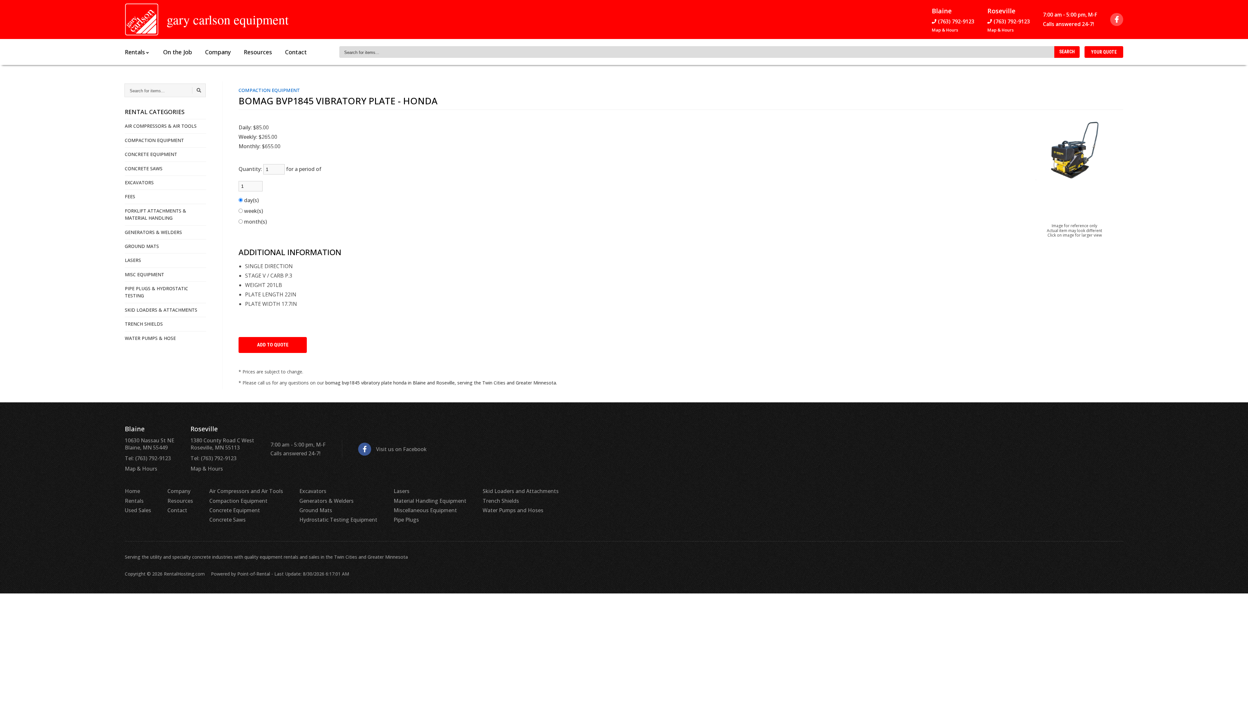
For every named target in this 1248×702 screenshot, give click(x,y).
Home (132, 491)
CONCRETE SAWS (143, 168)
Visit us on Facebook (401, 449)
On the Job (177, 52)
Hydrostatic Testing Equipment (338, 519)
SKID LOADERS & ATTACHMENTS (161, 310)
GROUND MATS (142, 246)
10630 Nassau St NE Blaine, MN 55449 (149, 444)
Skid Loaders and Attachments (521, 491)
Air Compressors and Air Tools (246, 491)
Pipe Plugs (406, 519)
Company (218, 52)
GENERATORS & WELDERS (153, 232)
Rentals (134, 500)
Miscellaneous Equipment (425, 510)
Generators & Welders (326, 500)
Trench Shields (501, 500)
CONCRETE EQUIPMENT (151, 154)
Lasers (402, 491)
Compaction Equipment (238, 500)
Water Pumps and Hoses (513, 510)
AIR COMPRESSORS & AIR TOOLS (161, 126)
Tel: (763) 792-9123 (148, 458)
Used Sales (138, 510)
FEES (130, 196)
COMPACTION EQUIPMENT (154, 140)
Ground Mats (315, 510)
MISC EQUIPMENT (144, 274)
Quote (1104, 52)
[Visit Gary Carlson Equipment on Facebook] (1116, 19)
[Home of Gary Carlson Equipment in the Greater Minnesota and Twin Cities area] (142, 19)
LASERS (133, 260)
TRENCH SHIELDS (144, 324)
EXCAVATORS (139, 182)
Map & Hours (945, 30)
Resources (258, 52)
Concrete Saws (227, 519)
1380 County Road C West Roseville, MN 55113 (222, 444)
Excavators (312, 491)
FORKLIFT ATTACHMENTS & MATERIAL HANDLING (155, 214)
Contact (296, 52)
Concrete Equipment (234, 510)
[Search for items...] (198, 90)
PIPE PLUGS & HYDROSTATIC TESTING (156, 292)
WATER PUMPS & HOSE (150, 338)
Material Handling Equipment (430, 500)
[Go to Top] (1236, 690)
